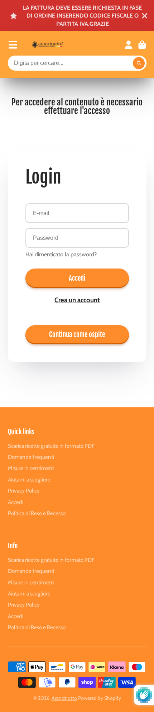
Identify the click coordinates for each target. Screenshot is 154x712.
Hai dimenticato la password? (61, 254)
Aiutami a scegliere (29, 479)
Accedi (77, 278)
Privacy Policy (24, 490)
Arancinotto (64, 698)
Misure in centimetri (31, 468)
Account (128, 45)
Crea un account (77, 300)
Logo (54, 45)
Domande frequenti (31, 457)
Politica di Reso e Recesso (37, 513)
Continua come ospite (77, 334)
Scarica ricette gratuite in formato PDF (51, 445)
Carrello (142, 45)
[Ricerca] (139, 63)
